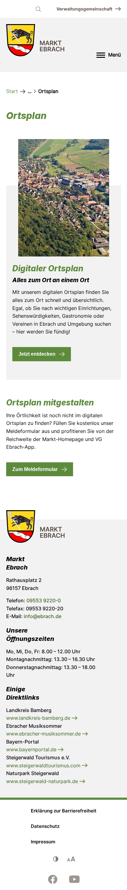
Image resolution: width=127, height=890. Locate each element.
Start (12, 91)
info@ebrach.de (42, 616)
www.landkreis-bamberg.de (39, 718)
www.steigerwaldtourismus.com (44, 765)
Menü (114, 55)
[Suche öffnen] (38, 9)
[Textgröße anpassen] (71, 859)
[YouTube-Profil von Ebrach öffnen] (74, 879)
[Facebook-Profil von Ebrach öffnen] (52, 879)
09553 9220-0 (44, 600)
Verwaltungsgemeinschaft (84, 8)
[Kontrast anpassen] (56, 859)
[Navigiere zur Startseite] (35, 41)
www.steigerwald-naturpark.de (43, 781)
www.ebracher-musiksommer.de (44, 734)
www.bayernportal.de (32, 749)
